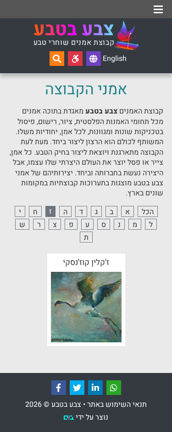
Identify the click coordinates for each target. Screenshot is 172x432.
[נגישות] (75, 58)
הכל (148, 211)
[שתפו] (113, 387)
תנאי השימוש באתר (117, 404)
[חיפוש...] (57, 58)
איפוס (97, 7)
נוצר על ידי (91, 417)
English (114, 58)
